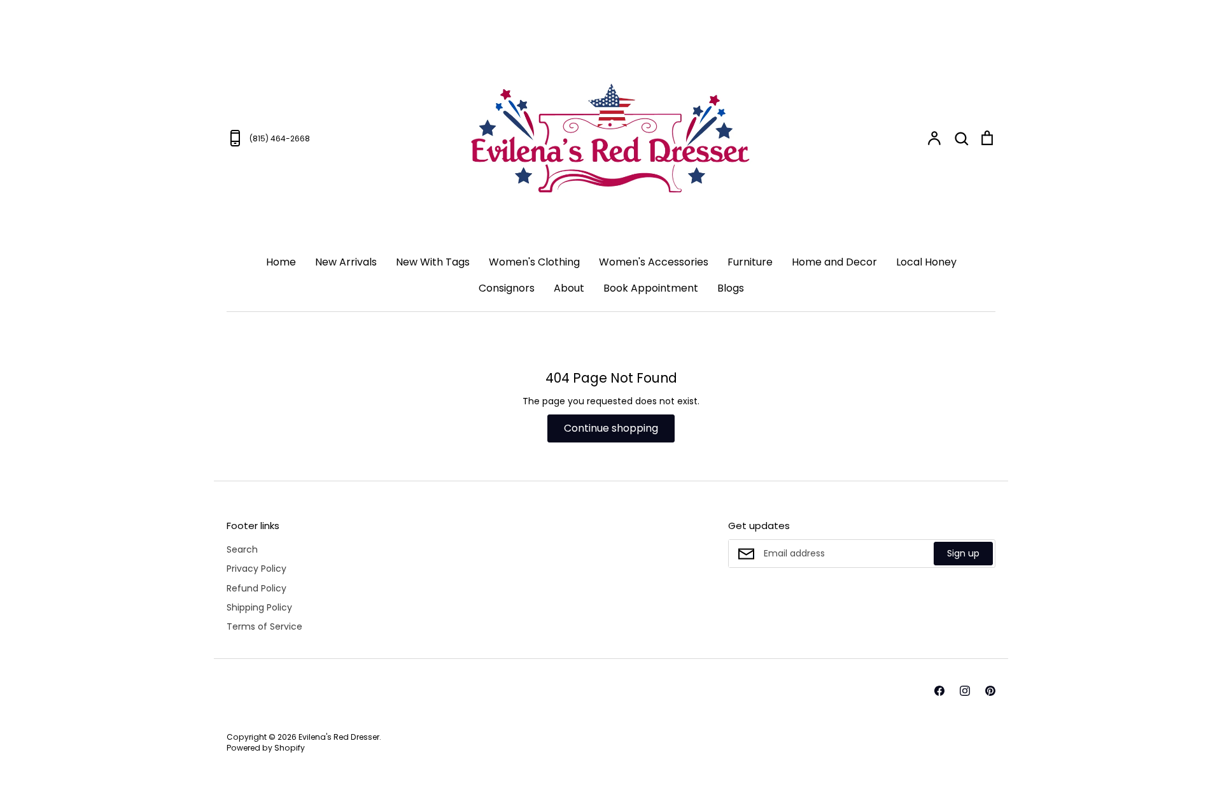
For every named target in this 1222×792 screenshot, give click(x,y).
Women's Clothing (534, 262)
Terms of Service (264, 626)
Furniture (750, 262)
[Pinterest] (990, 691)
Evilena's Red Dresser (338, 737)
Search (242, 549)
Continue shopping (611, 428)
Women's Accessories (653, 262)
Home (281, 262)
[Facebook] (939, 691)
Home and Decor (834, 262)
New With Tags (433, 262)
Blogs (730, 288)
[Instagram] (965, 691)
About (569, 288)
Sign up (963, 553)
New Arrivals (346, 262)
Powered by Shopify (266, 747)
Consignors (507, 288)
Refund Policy (256, 588)
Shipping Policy (259, 607)
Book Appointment (650, 288)
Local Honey (926, 262)
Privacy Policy (256, 568)
